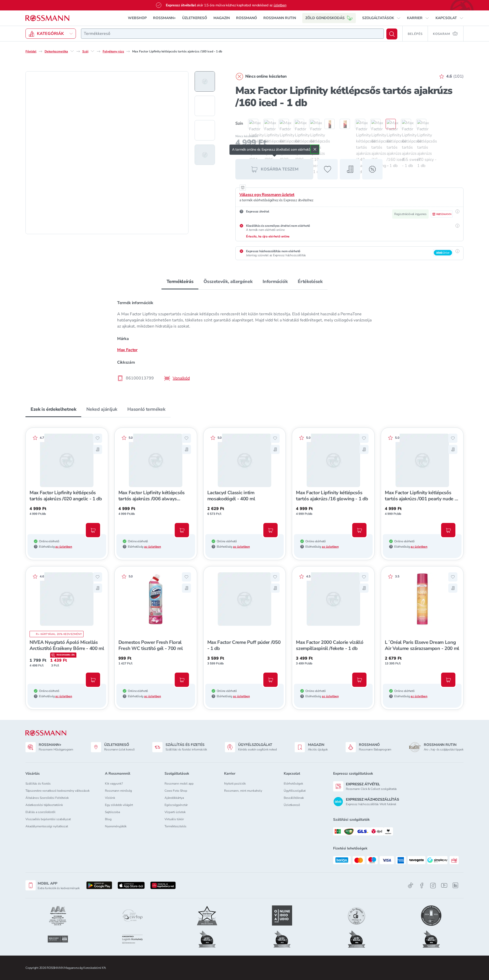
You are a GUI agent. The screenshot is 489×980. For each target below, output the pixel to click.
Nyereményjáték (116, 826)
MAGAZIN (221, 18)
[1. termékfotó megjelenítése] (205, 81)
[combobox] (232, 34)
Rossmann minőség (118, 791)
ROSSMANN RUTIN (279, 18)
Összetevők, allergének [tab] (227, 281)
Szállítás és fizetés (38, 784)
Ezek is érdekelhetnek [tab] (53, 409)
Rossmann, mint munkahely (243, 791)
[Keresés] (391, 34)
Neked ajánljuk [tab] (101, 409)
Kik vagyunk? (114, 784)
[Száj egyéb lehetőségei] (92, 51)
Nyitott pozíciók (235, 784)
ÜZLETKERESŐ (194, 18)
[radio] (250, 124)
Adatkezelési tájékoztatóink (44, 805)
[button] (381, 18)
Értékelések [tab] (310, 281)
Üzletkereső (292, 805)
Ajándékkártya (174, 798)
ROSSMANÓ (246, 18)
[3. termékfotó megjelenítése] (205, 130)
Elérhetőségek (293, 784)
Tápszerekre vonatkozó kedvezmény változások (57, 791)
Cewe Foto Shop (176, 791)
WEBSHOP (137, 18)
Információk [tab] (275, 281)
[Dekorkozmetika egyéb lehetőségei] (72, 51)
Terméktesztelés (175, 826)
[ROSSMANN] (45, 733)
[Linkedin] (455, 885)
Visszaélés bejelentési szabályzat (48, 819)
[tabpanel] (244, 340)
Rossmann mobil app (179, 784)
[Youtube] (444, 885)
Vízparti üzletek (175, 812)
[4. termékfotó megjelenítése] (205, 155)
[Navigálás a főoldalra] (47, 18)
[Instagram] (433, 885)
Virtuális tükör (174, 819)
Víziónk (110, 798)
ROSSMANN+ (164, 18)
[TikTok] (411, 885)
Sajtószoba (112, 812)
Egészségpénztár (176, 805)
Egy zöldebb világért (119, 805)
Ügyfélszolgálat (295, 791)
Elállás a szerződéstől (40, 812)
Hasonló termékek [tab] (146, 409)
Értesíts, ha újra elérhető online (268, 236)
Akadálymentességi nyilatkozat (46, 826)
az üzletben (63, 547)
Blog (108, 819)
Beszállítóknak (294, 798)
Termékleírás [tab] (180, 281)
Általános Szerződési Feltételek (47, 798)
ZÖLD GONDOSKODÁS (325, 18)
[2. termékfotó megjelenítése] (205, 106)
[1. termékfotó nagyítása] (106, 152)
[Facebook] (422, 885)
